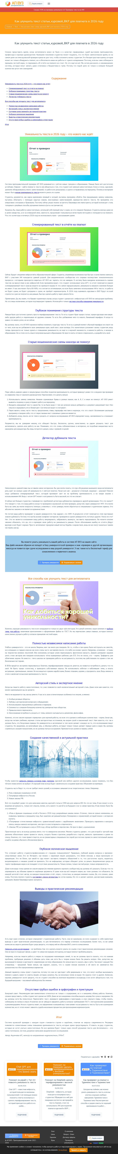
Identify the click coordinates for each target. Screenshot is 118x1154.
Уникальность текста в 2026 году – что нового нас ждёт (27, 84)
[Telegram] (108, 1056)
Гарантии (53, 1137)
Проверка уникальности (50, 562)
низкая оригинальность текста (27, 192)
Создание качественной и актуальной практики (27, 111)
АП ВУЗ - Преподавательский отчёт (19, 1140)
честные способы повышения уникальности (86, 301)
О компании (69, 1131)
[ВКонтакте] (101, 1056)
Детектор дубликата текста (20, 96)
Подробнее (62, 1150)
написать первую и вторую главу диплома (36, 781)
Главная (9, 27)
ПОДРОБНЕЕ (22, 1115)
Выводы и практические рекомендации (24, 117)
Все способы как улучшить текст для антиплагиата (25, 101)
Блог (16, 27)
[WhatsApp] (111, 1056)
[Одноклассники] (105, 1056)
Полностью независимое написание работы (26, 106)
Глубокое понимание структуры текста (24, 91)
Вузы (53, 1140)
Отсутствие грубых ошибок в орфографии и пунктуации (31, 120)
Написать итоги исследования (17, 949)
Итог (7, 124)
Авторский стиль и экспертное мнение (24, 108)
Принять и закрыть (78, 1150)
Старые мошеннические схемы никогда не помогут (29, 94)
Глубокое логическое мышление (21, 114)
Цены (53, 1134)
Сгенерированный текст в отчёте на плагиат (26, 88)
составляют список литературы (45, 877)
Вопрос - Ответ (69, 1134)
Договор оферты (69, 1137)
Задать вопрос (37, 4)
